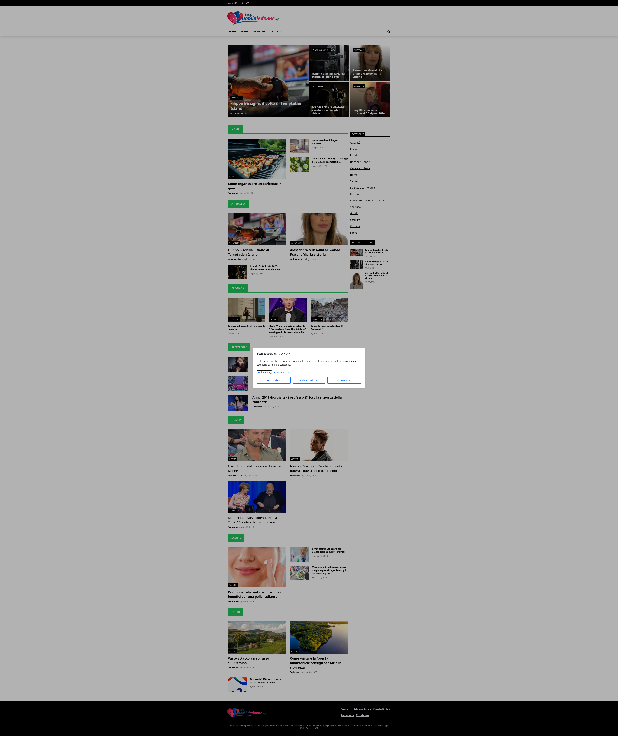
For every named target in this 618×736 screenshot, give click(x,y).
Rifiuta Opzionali (309, 380)
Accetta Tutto (344, 380)
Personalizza (274, 380)
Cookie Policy (264, 372)
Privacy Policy (281, 372)
